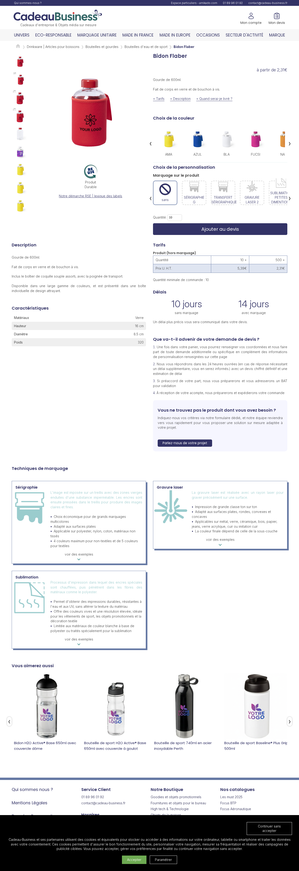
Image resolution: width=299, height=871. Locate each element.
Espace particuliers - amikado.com (194, 3)
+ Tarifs (158, 99)
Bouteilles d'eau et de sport (146, 47)
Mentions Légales (29, 803)
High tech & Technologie (170, 809)
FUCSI (255, 154)
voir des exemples (79, 554)
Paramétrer (163, 860)
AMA (168, 154)
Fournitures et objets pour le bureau (178, 803)
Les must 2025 (231, 797)
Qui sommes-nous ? (28, 3)
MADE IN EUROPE (175, 35)
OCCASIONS (208, 35)
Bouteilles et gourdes (101, 47)
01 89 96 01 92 (233, 3)
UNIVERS (21, 35)
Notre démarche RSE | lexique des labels (90, 196)
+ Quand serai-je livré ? (214, 99)
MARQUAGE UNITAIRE (97, 35)
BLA (227, 154)
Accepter (134, 860)
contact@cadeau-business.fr (267, 3)
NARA (284, 154)
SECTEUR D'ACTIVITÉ (244, 35)
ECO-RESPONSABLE (53, 35)
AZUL (197, 154)
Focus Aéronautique (235, 809)
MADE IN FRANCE (137, 35)
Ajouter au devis (220, 229)
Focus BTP (228, 803)
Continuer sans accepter (269, 828)
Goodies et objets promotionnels (176, 797)
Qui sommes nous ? (32, 789)
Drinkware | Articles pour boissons (53, 47)
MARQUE (277, 35)
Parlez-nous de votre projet (185, 443)
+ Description (180, 99)
